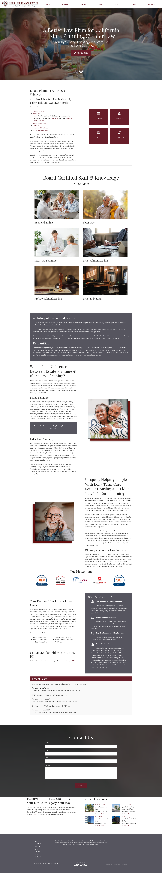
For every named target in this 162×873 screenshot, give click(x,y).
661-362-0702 (82, 53)
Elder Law (36, 114)
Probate (36, 125)
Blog (134, 4)
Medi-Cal (55, 118)
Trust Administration (40, 123)
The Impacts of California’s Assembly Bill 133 (51, 706)
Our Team (98, 118)
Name (47, 743)
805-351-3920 (99, 825)
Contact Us (151, 4)
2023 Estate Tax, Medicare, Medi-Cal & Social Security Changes (59, 684)
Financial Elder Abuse (40, 128)
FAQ (100, 4)
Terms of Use (109, 864)
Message (48, 765)
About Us (65, 4)
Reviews (117, 4)
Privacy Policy (117, 864)
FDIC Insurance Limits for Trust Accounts (49, 695)
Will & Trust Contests (40, 130)
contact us (53, 428)
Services (83, 4)
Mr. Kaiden (106, 336)
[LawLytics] (81, 864)
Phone (47, 750)
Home (48, 4)
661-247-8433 (99, 813)
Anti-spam (124, 864)
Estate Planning (38, 111)
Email (47, 757)
